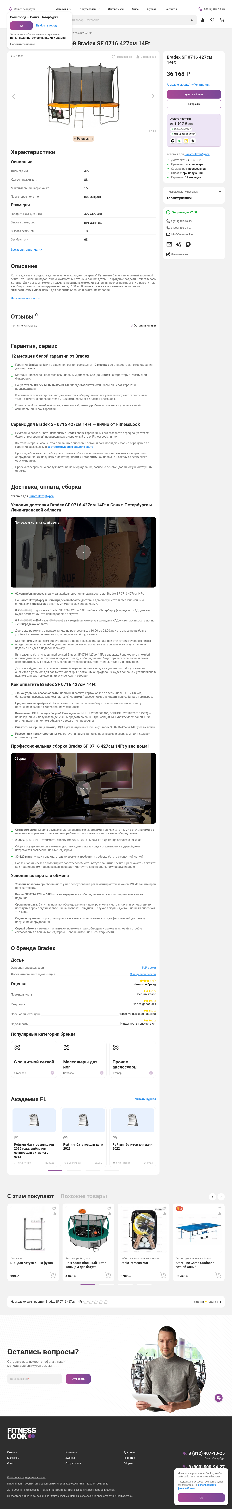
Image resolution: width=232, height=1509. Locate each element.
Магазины (13, 1457)
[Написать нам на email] (169, 244)
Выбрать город (46, 25)
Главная (12, 1452)
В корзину (194, 104)
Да (21, 25)
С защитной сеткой (143, 974)
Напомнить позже (22, 44)
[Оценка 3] (96, 1302)
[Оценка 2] (90, 1302)
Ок (201, 1497)
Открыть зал (116, 9)
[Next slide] (153, 96)
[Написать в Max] (188, 244)
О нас (135, 9)
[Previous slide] (13, 96)
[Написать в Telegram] (178, 244)
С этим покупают (30, 1196)
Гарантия (129, 1457)
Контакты (171, 9)
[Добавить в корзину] (53, 1275)
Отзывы (24, 316)
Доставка (130, 1452)
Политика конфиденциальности (26, 1477)
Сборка (128, 1463)
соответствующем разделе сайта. (70, 446)
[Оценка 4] (101, 1302)
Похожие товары (84, 1196)
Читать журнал (145, 1099)
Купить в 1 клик (194, 94)
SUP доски (149, 967)
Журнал (151, 9)
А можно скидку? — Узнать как (188, 84)
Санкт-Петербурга (197, 154)
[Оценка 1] (85, 1302)
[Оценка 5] (106, 1302)
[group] (55, 1170)
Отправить (78, 1378)
